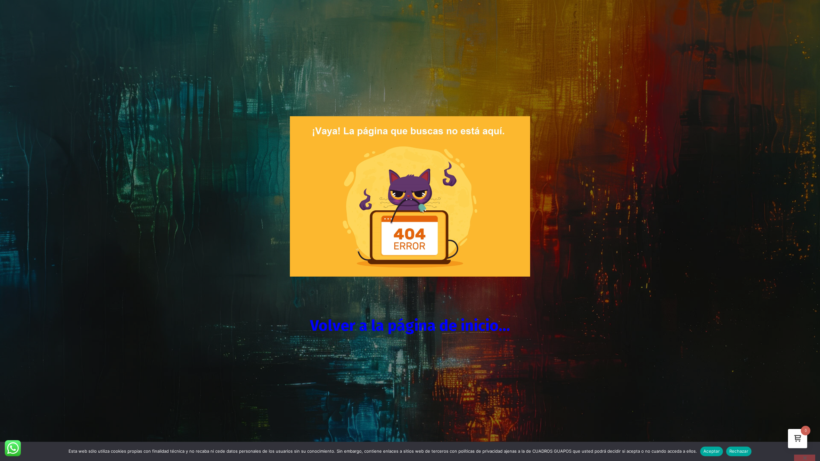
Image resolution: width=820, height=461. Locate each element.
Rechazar (738, 451)
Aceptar (711, 451)
